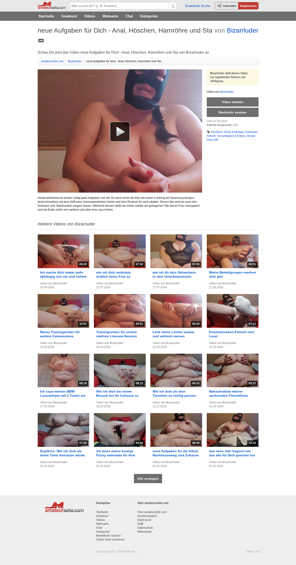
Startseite (46, 16)
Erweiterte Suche (197, 6)
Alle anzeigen (148, 478)
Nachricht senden (233, 112)
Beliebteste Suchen (108, 535)
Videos (89, 16)
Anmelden (229, 6)
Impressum (144, 520)
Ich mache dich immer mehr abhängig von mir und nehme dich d (63, 276)
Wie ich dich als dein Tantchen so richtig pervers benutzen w (174, 396)
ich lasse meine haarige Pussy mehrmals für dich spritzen (115, 455)
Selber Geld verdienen (110, 539)
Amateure (69, 16)
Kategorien (149, 16)
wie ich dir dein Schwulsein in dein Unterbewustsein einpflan (174, 276)
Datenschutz (145, 527)
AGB (140, 523)
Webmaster (144, 531)
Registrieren (248, 6)
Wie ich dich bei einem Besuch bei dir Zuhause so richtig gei (117, 396)
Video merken (232, 102)
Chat (129, 16)
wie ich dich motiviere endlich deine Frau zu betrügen (113, 276)
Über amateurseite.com (152, 512)
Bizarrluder (242, 30)
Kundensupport (147, 516)
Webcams (110, 16)
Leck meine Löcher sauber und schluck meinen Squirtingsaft (173, 336)
